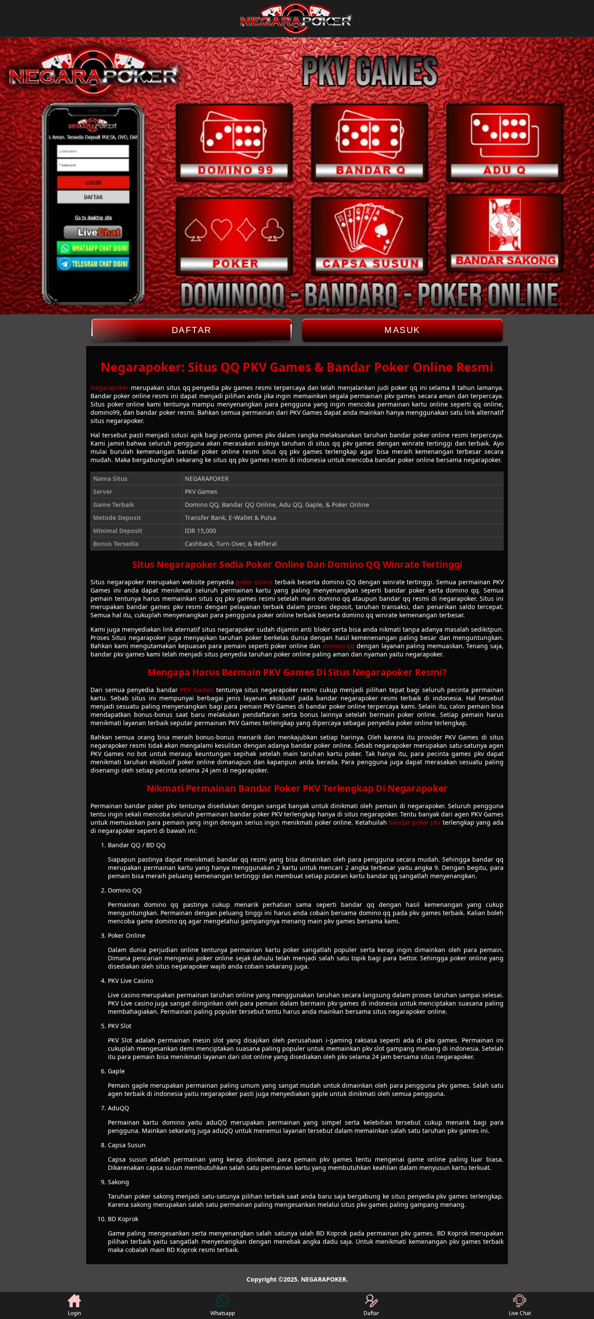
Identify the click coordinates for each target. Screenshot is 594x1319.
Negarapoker (109, 387)
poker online (254, 582)
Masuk (402, 330)
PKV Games (197, 690)
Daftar (192, 330)
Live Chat (520, 1313)
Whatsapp (222, 1313)
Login (74, 1313)
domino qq (339, 646)
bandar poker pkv (414, 822)
